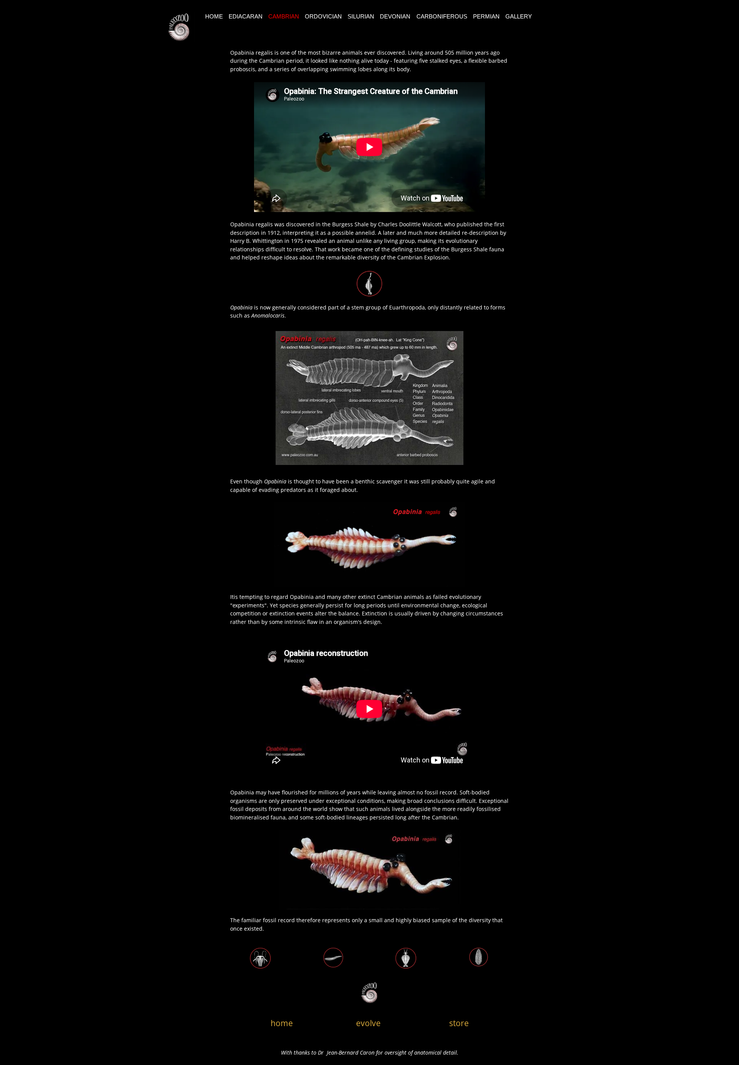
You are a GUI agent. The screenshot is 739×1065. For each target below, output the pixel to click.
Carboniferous (441, 16)
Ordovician (323, 16)
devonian (395, 16)
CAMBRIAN (283, 16)
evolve (368, 1023)
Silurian (361, 16)
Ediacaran (245, 16)
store (459, 1023)
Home (214, 16)
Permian (486, 16)
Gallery (518, 16)
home (282, 1023)
